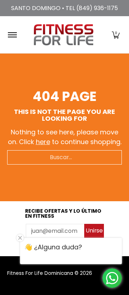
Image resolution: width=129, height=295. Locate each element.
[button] (116, 34)
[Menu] (12, 34)
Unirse (94, 230)
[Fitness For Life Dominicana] (63, 35)
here (43, 141)
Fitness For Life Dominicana (40, 273)
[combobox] (64, 157)
